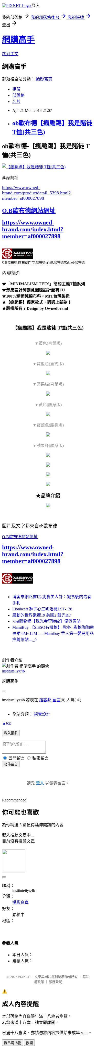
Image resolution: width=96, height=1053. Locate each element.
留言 (56, 700)
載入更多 (10, 733)
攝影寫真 (44, 79)
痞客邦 (45, 700)
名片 (16, 101)
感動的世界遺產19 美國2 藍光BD (41, 615)
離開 (29, 1043)
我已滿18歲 (12, 1043)
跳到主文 (10, 54)
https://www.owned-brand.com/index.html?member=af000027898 (32, 229)
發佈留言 (10, 764)
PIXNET (24, 977)
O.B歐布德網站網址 (29, 210)
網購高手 (18, 39)
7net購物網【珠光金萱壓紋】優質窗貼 (46, 621)
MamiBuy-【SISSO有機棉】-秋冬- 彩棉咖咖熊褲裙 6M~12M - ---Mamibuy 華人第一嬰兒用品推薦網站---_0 (53, 633)
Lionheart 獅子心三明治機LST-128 (42, 609)
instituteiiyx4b (13, 671)
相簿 (16, 89)
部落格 (18, 95)
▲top (6, 723)
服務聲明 (55, 982)
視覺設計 (42, 714)
